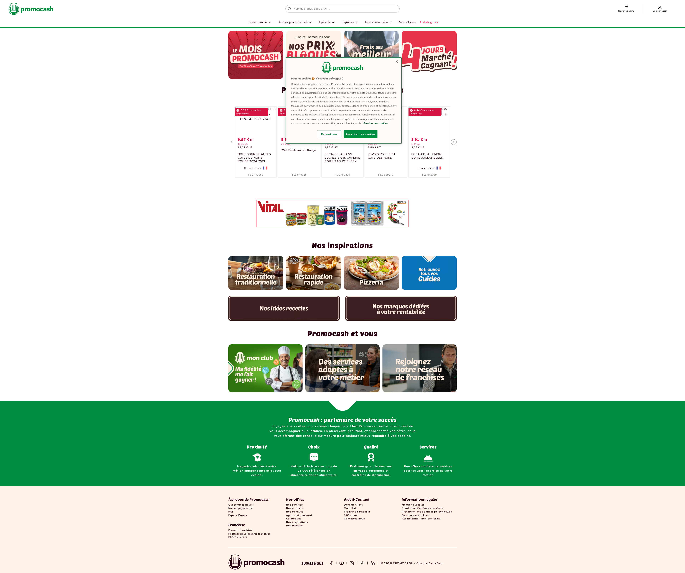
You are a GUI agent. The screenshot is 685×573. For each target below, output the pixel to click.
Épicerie (324, 22)
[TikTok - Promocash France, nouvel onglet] (362, 563)
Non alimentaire (376, 22)
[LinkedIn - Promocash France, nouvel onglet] (373, 563)
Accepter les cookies (361, 134)
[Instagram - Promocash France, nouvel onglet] (352, 563)
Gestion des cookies (375, 123)
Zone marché (257, 22)
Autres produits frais (293, 22)
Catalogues (429, 22)
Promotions (407, 22)
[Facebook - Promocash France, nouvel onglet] (331, 563)
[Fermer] (397, 61)
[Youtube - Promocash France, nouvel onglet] (341, 563)
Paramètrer (329, 134)
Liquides (348, 22)
